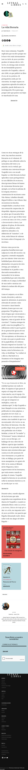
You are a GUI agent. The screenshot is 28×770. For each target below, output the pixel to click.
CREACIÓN (4, 708)
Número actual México (6, 735)
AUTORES (18, 629)
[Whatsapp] (9, 40)
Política (3, 682)
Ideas (3, 719)
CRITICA (4, 691)
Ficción (3, 712)
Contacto (4, 754)
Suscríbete (6, 555)
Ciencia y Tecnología (6, 685)
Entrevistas (4, 705)
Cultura (3, 680)
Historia (3, 718)
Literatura (5, 25)
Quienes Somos (5, 750)
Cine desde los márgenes (13, 551)
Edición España (7, 553)
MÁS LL (3, 743)
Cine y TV (3, 693)
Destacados (4, 739)
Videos (3, 728)
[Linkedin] (7, 40)
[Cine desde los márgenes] (13, 540)
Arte (2, 698)
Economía (4, 683)
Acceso (3, 745)
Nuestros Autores (5, 752)
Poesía (3, 710)
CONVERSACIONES (6, 703)
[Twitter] (5, 40)
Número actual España (6, 737)
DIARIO (3, 678)
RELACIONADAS (8, 627)
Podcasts (4, 729)
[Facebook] (3, 40)
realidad (5, 594)
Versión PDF (6, 586)
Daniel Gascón (14, 614)
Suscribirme (4, 747)
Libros (3, 695)
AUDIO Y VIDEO (5, 726)
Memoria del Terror (9, 582)
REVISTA (4, 733)
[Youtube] (7, 758)
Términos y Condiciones (14, 768)
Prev (3, 541)
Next (23, 541)
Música (3, 697)
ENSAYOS (4, 716)
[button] (3, 3)
